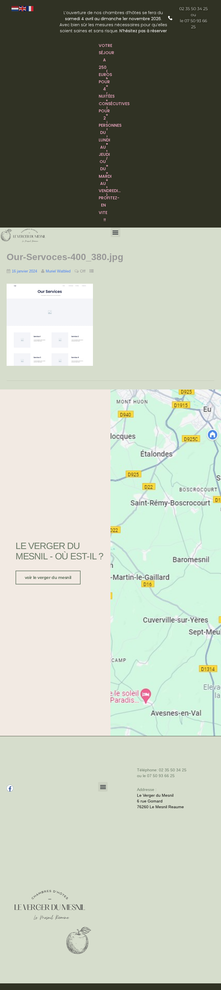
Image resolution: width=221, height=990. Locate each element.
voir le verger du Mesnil (48, 577)
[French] (30, 8)
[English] (22, 8)
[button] (115, 232)
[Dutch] (15, 8)
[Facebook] (10, 788)
